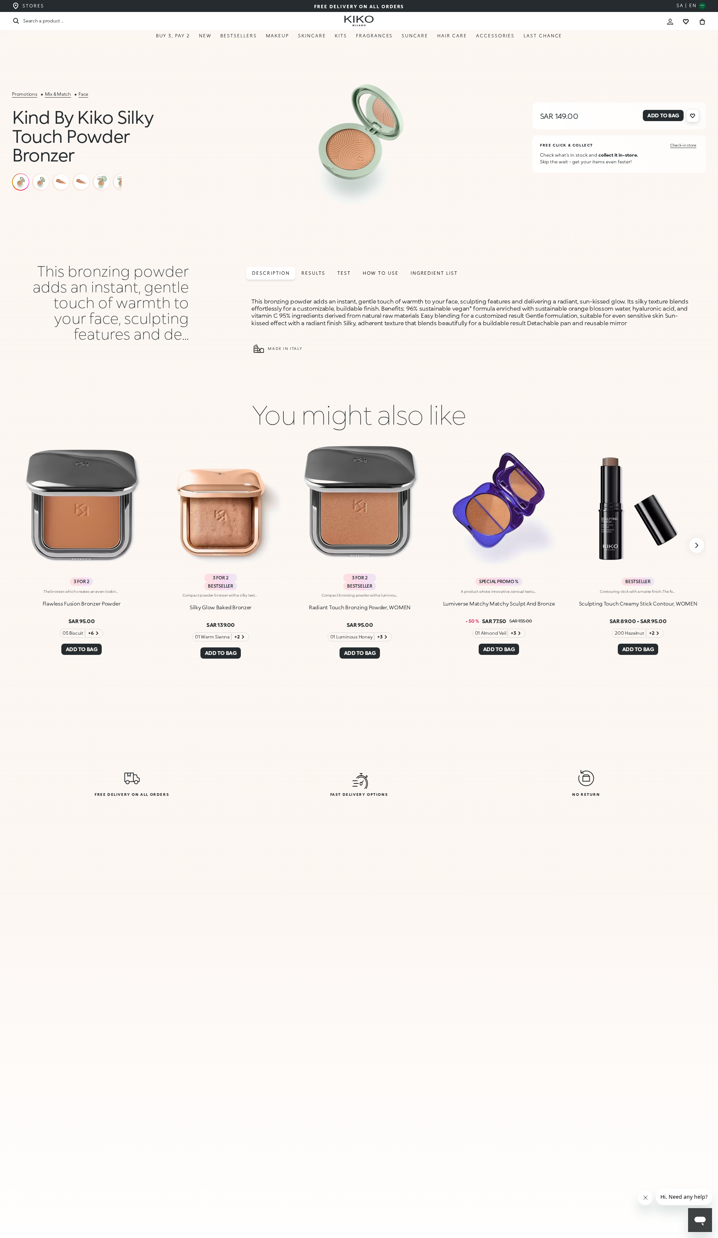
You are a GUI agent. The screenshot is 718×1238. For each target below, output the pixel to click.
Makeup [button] (277, 36)
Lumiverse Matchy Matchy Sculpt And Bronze (499, 603)
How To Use (381, 273)
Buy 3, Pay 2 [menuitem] (173, 36)
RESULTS (313, 273)
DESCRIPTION (270, 273)
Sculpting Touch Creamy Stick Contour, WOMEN (638, 603)
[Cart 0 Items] (702, 20)
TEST (344, 273)
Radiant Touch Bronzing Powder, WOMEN (360, 607)
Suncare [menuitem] (415, 36)
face (83, 94)
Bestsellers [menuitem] (238, 36)
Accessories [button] (495, 36)
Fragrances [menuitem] (374, 36)
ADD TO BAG (666, 1216)
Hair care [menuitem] (452, 36)
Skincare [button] (312, 36)
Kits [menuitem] (341, 36)
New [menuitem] (205, 36)
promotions (24, 94)
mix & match (58, 94)
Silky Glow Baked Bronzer (221, 607)
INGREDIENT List (434, 273)
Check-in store (683, 145)
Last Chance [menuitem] (543, 36)
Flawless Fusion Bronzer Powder (82, 603)
